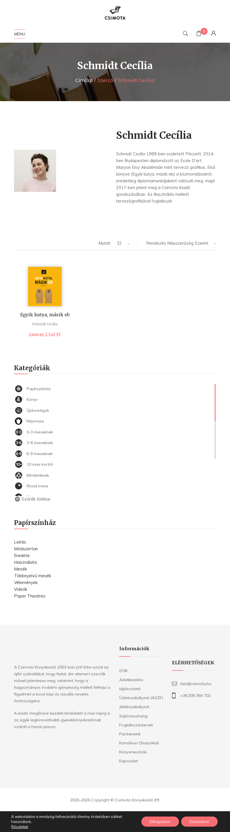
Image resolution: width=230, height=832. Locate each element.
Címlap (84, 80)
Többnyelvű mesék (32, 575)
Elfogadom (160, 821)
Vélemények (26, 582)
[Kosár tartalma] (198, 34)
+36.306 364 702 (195, 695)
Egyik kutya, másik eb (45, 314)
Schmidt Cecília (45, 324)
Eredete (22, 555)
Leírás (20, 542)
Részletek (19, 826)
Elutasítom (199, 821)
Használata (25, 562)
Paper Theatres (29, 596)
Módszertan (26, 548)
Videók (20, 589)
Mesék (20, 569)
